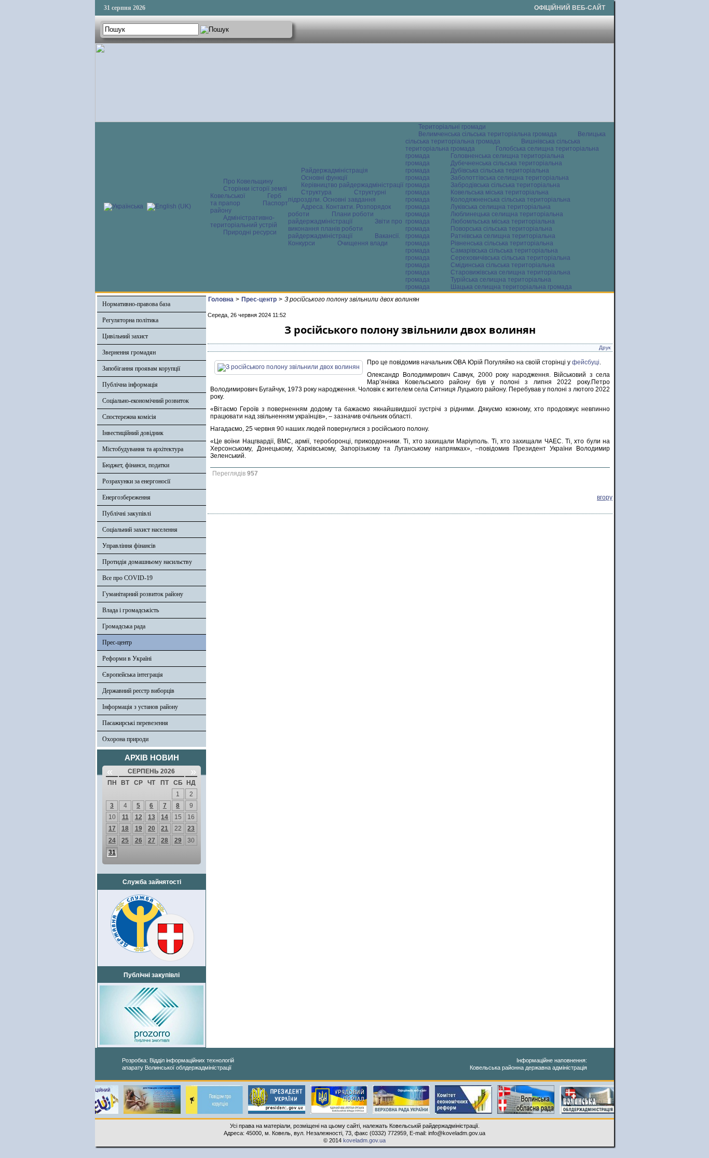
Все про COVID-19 (127, 578)
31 (112, 852)
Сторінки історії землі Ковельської (248, 192)
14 (164, 817)
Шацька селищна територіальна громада (511, 287)
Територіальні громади (452, 126)
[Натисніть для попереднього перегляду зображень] (288, 367)
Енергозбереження (126, 497)
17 (112, 828)
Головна (221, 299)
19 (138, 828)
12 (138, 817)
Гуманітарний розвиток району (142, 594)
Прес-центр (117, 642)
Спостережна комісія (129, 416)
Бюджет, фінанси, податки (135, 465)
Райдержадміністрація (334, 170)
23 (191, 828)
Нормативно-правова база (136, 304)
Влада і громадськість (130, 610)
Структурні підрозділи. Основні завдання (337, 196)
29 (178, 840)
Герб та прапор (245, 199)
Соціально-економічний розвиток (145, 400)
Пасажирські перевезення (135, 723)
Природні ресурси (250, 232)
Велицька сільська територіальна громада (505, 137)
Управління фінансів (129, 545)
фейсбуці (585, 362)
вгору (604, 497)
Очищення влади (362, 243)
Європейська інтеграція (132, 674)
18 (125, 828)
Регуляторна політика (130, 320)
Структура (316, 192)
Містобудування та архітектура (142, 449)
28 (164, 840)
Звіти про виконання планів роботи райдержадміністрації (345, 229)
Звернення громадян (129, 352)
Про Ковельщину (248, 181)
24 (112, 840)
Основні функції (324, 177)
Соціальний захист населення (140, 529)
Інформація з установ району (140, 706)
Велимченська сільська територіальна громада (487, 134)
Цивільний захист (125, 336)
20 (151, 828)
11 (125, 817)
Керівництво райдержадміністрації (352, 185)
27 (151, 840)
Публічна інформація (130, 384)
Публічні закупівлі (126, 513)
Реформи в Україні (127, 658)
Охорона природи (125, 739)
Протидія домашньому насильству (147, 561)
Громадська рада (123, 626)
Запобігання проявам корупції (141, 368)
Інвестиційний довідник (132, 433)
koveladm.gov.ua (364, 1140)
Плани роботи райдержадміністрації (331, 217)
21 (164, 828)
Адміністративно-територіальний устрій (243, 221)
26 (138, 840)
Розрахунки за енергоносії (136, 481)
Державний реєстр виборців (138, 690)
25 (125, 840)
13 (151, 817)
